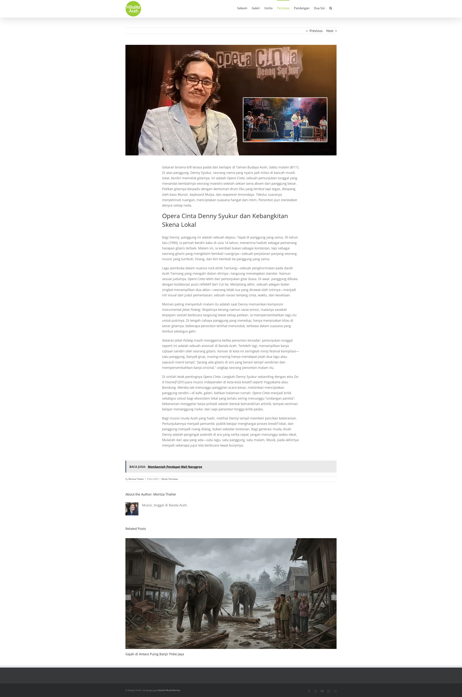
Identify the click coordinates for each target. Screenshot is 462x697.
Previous (316, 31)
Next (329, 31)
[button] (330, 8)
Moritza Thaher (136, 479)
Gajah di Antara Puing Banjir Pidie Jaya (154, 654)
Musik (164, 479)
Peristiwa (173, 479)
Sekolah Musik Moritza (168, 690)
